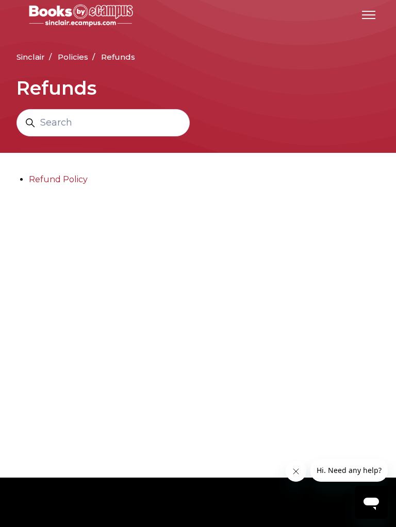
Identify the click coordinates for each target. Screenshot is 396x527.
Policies (73, 57)
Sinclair (30, 57)
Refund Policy (58, 179)
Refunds (118, 57)
